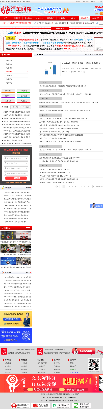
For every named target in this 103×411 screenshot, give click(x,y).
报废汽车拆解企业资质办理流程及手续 (17, 202)
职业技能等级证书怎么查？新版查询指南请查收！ (17, 281)
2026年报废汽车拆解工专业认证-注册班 (17, 137)
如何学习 (8, 366)
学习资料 (8, 188)
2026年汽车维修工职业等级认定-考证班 (17, 124)
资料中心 (39, 18)
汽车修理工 (41, 366)
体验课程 (8, 363)
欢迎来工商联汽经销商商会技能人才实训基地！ (16, 1)
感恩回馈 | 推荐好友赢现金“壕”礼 (19, 353)
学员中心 (50, 18)
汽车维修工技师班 (60, 23)
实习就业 (24, 366)
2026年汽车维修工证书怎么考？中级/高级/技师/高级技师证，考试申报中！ (17, 290)
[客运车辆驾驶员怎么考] (23, 265)
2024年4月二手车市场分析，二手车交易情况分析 (81, 63)
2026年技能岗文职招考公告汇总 (54, 350)
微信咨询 (57, 363)
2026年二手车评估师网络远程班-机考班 (17, 121)
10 (88, 186)
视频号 (93, 1)
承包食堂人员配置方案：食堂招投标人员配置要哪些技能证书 (17, 300)
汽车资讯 (9, 72)
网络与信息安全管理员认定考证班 (15, 118)
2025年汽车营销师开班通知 (13, 140)
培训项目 (16, 18)
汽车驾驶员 (41, 369)
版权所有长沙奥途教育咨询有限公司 (53, 394)
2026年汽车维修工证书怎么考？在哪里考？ (17, 287)
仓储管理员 (41, 372)
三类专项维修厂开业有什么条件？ (15, 222)
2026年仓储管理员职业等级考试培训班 (17, 115)
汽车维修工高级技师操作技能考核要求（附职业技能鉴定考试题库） (17, 212)
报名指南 (28, 18)
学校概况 (95, 18)
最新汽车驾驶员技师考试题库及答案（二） (16, 215)
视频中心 (9, 83)
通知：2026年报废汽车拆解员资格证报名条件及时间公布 (18, 284)
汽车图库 (9, 79)
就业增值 (62, 18)
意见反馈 (57, 372)
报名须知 (8, 372)
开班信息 (5, 107)
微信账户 (73, 369)
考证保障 (24, 372)
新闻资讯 (84, 18)
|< (55, 186)
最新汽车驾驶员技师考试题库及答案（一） (16, 219)
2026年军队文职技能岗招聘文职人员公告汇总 (18, 277)
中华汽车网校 (96, 54)
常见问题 (8, 272)
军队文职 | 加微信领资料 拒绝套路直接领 (21, 350)
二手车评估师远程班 (43, 23)
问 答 (73, 18)
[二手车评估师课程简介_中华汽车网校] (23, 252)
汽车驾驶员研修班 (76, 23)
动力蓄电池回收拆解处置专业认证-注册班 (17, 128)
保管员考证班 (89, 23)
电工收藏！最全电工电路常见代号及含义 (17, 199)
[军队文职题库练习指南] (8, 239)
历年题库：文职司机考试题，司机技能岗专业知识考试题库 (17, 196)
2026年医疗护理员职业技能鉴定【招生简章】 (18, 303)
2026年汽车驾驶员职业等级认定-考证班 (17, 112)
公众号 (85, 1)
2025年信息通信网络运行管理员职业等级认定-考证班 (17, 144)
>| (93, 186)
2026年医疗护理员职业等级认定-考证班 (17, 134)
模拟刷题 (24, 96)
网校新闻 (9, 60)
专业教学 (24, 363)
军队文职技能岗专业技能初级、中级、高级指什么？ (17, 294)
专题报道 (9, 75)
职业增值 (24, 369)
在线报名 (24, 101)
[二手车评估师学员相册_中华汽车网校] (8, 252)
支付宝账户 (74, 372)
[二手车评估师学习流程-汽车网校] (23, 239)
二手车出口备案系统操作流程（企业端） (17, 192)
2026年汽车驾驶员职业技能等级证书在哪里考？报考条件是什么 (18, 297)
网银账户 (73, 366)
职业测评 (8, 91)
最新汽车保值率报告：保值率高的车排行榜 (58, 353)
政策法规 (9, 64)
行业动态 (9, 68)
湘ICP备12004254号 (72, 394)
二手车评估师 (42, 363)
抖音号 (100, 1)
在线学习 (8, 96)
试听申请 (24, 91)
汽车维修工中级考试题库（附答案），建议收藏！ (17, 209)
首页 (5, 18)
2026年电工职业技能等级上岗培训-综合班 (17, 131)
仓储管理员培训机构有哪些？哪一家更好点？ (17, 307)
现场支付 (73, 363)
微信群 (78, 1)
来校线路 (57, 369)
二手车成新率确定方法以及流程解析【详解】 (17, 206)
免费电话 (8, 101)
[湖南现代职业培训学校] (8, 265)
